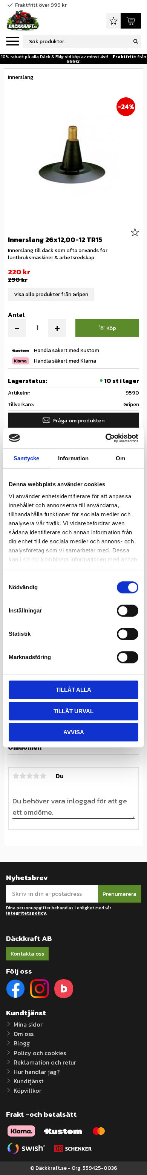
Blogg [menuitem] (22, 1043)
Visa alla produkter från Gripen (51, 294)
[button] (12, 41)
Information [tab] (73, 458)
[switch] (127, 611)
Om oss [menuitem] (24, 1034)
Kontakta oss (27, 953)
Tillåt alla (73, 690)
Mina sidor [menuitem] (28, 1024)
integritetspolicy (26, 913)
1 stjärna (15, 776)
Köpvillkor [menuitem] (27, 1090)
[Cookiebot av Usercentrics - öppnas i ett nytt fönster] (105, 438)
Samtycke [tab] (26, 458)
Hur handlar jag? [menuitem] (37, 1072)
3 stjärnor (29, 776)
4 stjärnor (36, 776)
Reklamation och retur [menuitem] (45, 1062)
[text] (73, 272)
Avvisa (73, 732)
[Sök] (135, 41)
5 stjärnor (43, 776)
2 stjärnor (22, 776)
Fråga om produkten (79, 420)
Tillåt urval (73, 711)
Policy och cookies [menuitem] (40, 1053)
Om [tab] (120, 458)
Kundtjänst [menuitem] (28, 1081)
